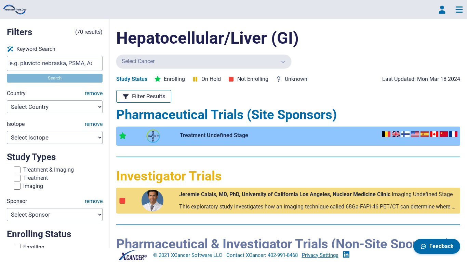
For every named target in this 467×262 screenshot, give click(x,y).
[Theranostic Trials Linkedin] (346, 255)
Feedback (441, 246)
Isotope (55, 124)
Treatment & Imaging (48, 169)
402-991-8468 (283, 255)
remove (94, 93)
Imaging (33, 186)
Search (55, 78)
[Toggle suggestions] (283, 61)
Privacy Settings (320, 255)
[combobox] (201, 61)
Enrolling (33, 247)
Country (55, 93)
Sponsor (55, 201)
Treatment (35, 178)
